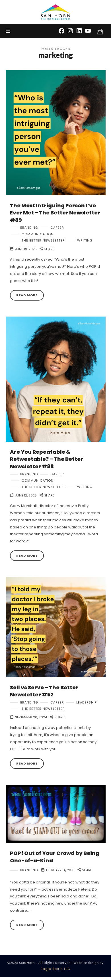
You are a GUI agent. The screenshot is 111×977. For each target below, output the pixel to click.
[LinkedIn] (79, 30)
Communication (38, 234)
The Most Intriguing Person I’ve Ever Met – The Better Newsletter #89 (55, 213)
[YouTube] (88, 30)
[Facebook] (61, 30)
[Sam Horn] (55, 12)
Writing (84, 240)
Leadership (86, 702)
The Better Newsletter (43, 240)
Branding (29, 228)
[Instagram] (70, 30)
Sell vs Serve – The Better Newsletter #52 (44, 691)
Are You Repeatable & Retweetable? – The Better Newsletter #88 (46, 459)
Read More (27, 295)
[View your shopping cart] (100, 31)
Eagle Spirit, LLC (55, 968)
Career (57, 228)
